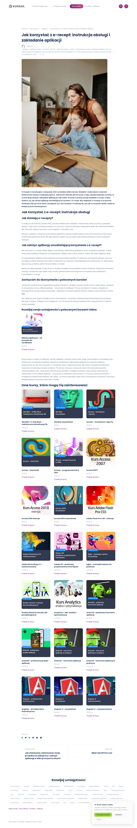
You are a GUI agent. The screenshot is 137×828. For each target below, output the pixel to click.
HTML (105, 790)
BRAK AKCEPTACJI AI (102, 753)
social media (55, 802)
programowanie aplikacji (45, 798)
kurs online (56, 794)
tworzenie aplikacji (84, 802)
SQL (64, 802)
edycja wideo (36, 790)
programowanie (29, 798)
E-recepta (95, 52)
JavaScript (20, 794)
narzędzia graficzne (113, 794)
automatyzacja (68, 786)
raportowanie (14, 802)
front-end (79, 790)
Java (11, 794)
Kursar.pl (29, 46)
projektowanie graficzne (98, 798)
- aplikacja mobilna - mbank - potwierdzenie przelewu (74, 49)
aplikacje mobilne (39, 786)
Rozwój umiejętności (40, 6)
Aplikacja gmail (86, 52)
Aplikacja (95, 49)
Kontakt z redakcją (92, 6)
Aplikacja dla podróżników (57, 52)
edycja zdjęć (48, 790)
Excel (70, 790)
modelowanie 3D (97, 794)
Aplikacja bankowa (41, 52)
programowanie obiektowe (65, 798)
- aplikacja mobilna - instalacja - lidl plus (42, 49)
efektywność (61, 790)
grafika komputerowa (92, 790)
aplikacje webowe (54, 786)
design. (121, 786)
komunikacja (32, 794)
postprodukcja (15, 798)
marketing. (67, 794)
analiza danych (15, 786)
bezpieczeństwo (94, 786)
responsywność (28, 802)
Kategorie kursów (59, 6)
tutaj (23, 294)
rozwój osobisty (42, 802)
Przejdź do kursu (28, 349)
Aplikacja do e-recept (73, 52)
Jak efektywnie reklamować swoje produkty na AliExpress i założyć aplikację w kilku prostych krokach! (43, 756)
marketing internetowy (81, 794)
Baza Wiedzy (23, 809)
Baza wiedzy (76, 6)
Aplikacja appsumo (28, 52)
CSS (113, 786)
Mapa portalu (13, 809)
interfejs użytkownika (117, 790)
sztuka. (72, 802)
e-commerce (14, 790)
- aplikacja (25, 49)
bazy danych (81, 786)
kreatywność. (44, 794)
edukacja (25, 790)
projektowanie (82, 798)
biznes (106, 786)
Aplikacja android (105, 49)
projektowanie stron (116, 798)
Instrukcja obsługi (105, 52)
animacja (26, 786)
